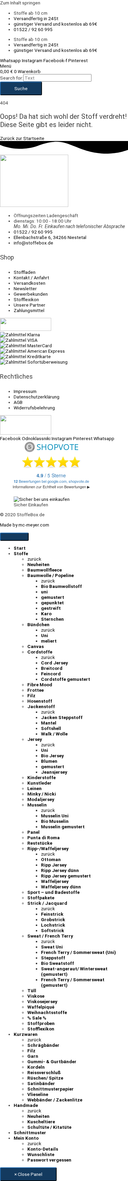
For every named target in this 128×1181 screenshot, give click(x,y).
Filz (31, 695)
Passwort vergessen (49, 1160)
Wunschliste (40, 1154)
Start (20, 548)
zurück (34, 559)
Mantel (48, 723)
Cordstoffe (39, 652)
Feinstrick (52, 914)
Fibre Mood (39, 684)
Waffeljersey (55, 881)
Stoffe (21, 553)
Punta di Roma (43, 837)
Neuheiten (38, 564)
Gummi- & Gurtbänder (51, 1061)
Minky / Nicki (41, 794)
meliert (49, 641)
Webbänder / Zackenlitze (54, 1099)
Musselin (37, 804)
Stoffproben (41, 1023)
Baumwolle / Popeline (50, 575)
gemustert (52, 597)
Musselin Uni (55, 815)
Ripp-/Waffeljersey (48, 848)
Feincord (51, 673)
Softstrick (52, 930)
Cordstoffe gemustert (65, 679)
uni (44, 591)
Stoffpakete (40, 897)
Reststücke (39, 843)
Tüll (31, 990)
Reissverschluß (44, 1072)
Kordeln (36, 1067)
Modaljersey (40, 799)
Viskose (35, 996)
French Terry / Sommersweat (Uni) (78, 952)
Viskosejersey (42, 1001)
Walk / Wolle (54, 733)
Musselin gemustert (63, 826)
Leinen (34, 788)
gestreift (51, 608)
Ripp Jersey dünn (60, 870)
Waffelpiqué (40, 1007)
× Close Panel (28, 1174)
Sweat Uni (52, 947)
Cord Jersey (54, 662)
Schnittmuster (30, 1132)
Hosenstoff (39, 701)
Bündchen (38, 624)
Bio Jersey (52, 755)
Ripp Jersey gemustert (66, 875)
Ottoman (51, 859)
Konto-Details (42, 1149)
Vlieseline (37, 1094)
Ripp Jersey (54, 865)
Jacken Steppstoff (62, 717)
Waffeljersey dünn (61, 886)
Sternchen (52, 619)
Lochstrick (53, 925)
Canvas (35, 646)
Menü (5, 66)
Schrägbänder (43, 1045)
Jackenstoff (41, 706)
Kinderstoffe (41, 777)
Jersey (34, 739)
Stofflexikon (40, 1028)
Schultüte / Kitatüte (49, 1127)
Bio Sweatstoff (57, 963)
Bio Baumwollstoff (61, 586)
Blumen (49, 761)
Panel (33, 832)
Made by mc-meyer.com (24, 525)
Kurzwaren (26, 1034)
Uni (44, 635)
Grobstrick (53, 919)
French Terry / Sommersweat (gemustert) (72, 982)
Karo (46, 613)
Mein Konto (26, 1138)
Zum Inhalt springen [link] (20, 2)
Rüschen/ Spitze (45, 1078)
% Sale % (36, 1018)
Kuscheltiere (41, 1121)
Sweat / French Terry (50, 936)
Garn (32, 1056)
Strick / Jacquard (47, 903)
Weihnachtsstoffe (47, 1012)
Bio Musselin (55, 821)
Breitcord (51, 668)
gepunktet (52, 602)
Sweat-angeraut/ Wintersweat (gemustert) (74, 971)
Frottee (35, 690)
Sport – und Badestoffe (53, 892)
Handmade (26, 1105)
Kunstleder (39, 783)
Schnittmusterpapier (50, 1089)
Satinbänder (41, 1083)
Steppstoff (53, 957)
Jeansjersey (54, 772)
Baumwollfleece (44, 570)
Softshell (51, 728)
